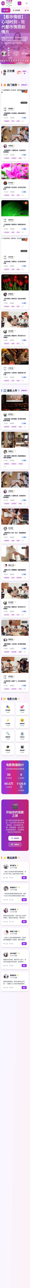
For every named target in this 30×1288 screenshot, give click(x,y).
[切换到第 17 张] (4, 60)
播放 (24, 877)
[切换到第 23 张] (18, 60)
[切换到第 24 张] (21, 60)
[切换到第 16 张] (2, 60)
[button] (15, 106)
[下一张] (25, 38)
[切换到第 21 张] (13, 60)
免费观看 (16, 838)
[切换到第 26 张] (25, 60)
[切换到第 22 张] (16, 60)
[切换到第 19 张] (9, 60)
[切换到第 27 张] (27, 60)
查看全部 (24, 72)
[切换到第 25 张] (23, 60)
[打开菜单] (27, 3)
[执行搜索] (19, 3)
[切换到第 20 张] (11, 60)
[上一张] (4, 38)
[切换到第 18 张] (7, 60)
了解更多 (16, 844)
